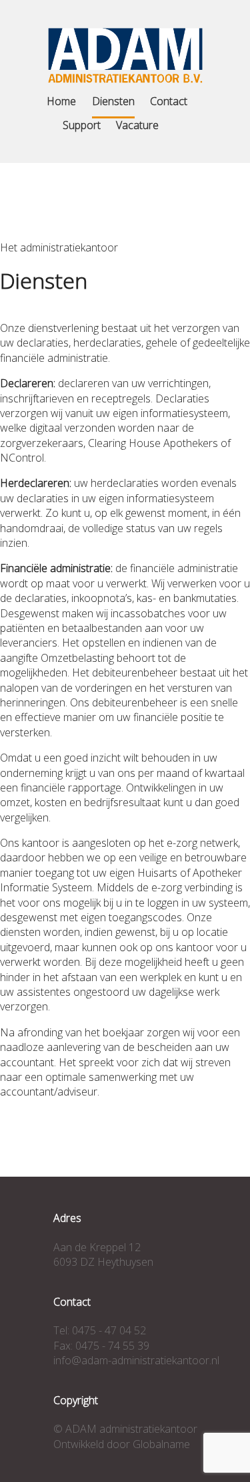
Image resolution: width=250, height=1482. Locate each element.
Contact (168, 101)
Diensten (113, 101)
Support (82, 125)
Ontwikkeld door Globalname (121, 1444)
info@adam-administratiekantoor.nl (136, 1360)
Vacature (137, 125)
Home (61, 101)
